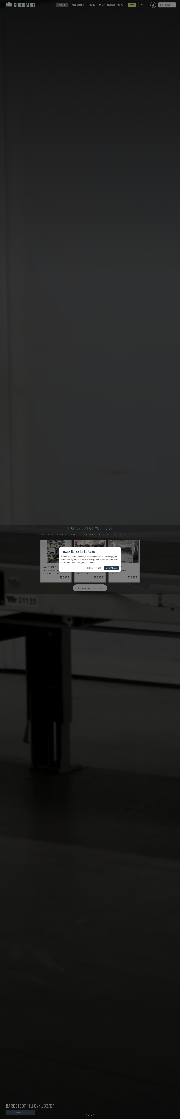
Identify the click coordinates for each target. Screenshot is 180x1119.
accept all (111, 568)
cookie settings (93, 568)
